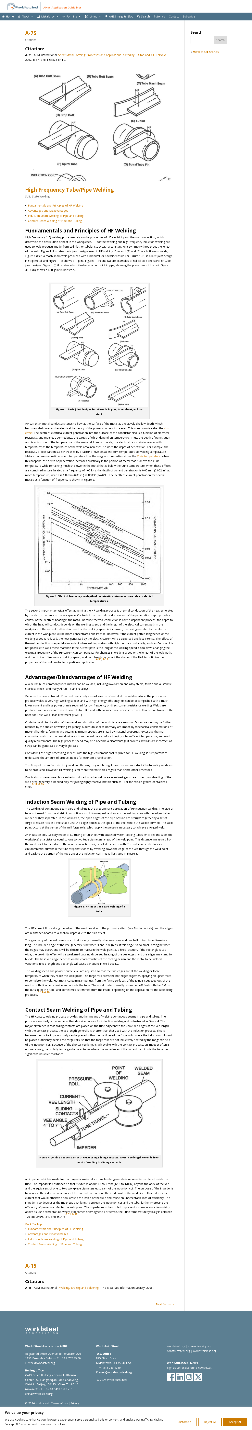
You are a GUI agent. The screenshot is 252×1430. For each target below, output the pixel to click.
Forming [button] (71, 16)
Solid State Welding (37, 196)
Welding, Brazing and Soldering (79, 1287)
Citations (30, 40)
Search (145, 16)
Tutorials (159, 16)
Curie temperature (148, 456)
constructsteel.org (178, 1351)
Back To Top (33, 1224)
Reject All (210, 1422)
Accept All (235, 1422)
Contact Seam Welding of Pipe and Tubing (55, 221)
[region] (126, 1418)
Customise (184, 1422)
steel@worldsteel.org (41, 1363)
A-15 (105, 659)
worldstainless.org (204, 1351)
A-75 (30, 33)
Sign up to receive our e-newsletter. (189, 1367)
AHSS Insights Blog (121, 16)
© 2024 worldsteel (37, 1403)
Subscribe (189, 16)
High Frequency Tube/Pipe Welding (69, 189)
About (25, 16)
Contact (174, 16)
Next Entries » (165, 1304)
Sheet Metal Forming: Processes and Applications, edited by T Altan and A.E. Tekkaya (112, 55)
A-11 (98, 659)
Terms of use (59, 1403)
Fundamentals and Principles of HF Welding (55, 205)
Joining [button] (93, 16)
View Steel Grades (206, 52)
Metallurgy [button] (48, 16)
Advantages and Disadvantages (48, 210)
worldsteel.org (176, 1346)
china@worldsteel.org (39, 1394)
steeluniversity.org (199, 1346)
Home (10, 16)
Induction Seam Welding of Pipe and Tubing (55, 216)
